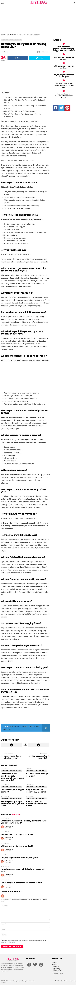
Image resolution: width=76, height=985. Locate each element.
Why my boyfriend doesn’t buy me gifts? (36, 790)
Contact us (72, 981)
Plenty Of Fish (57, 970)
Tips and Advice (15, 771)
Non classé (56, 968)
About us (63, 981)
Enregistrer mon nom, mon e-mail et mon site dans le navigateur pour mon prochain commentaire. (23, 941)
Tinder (55, 972)
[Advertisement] (38, 19)
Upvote (11, 745)
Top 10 (57, 981)
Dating (55, 962)
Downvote (38, 745)
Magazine (5, 771)
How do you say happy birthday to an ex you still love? (12, 803)
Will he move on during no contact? (38, 774)
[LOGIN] (74, 2)
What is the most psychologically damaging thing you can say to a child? (12, 776)
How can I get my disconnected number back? (36, 803)
